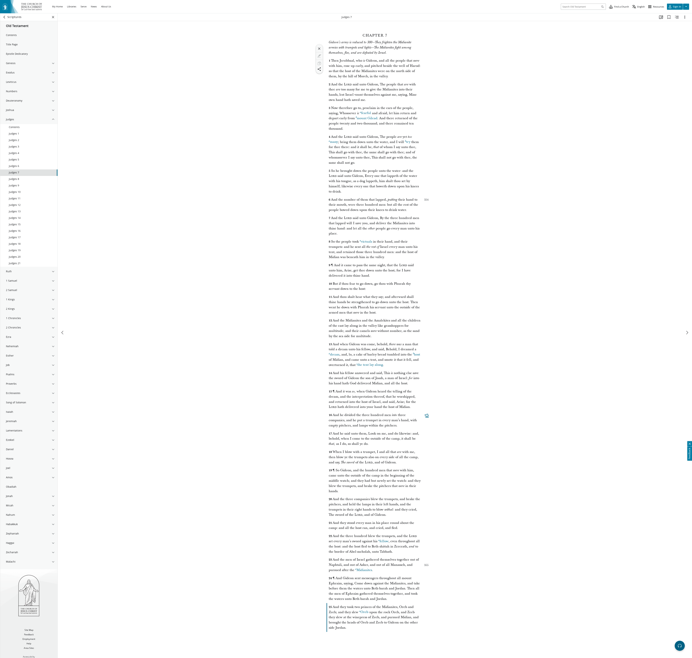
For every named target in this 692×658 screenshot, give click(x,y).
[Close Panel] (53, 17)
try (408, 142)
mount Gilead (367, 118)
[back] (4, 17)
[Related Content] (676, 17)
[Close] (319, 49)
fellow (384, 541)
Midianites (364, 570)
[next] (687, 332)
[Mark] (319, 56)
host (417, 354)
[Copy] (319, 63)
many (334, 142)
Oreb (364, 612)
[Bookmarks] (669, 17)
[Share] (319, 69)
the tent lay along (370, 365)
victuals (366, 241)
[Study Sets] (661, 17)
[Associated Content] (427, 416)
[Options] (684, 17)
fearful (366, 113)
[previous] (62, 332)
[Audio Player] (680, 646)
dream (335, 354)
